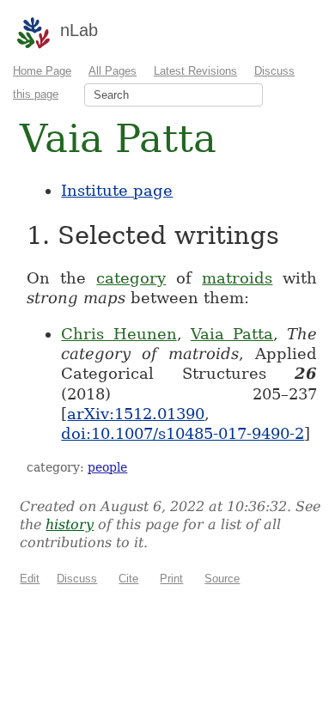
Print (171, 578)
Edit (30, 578)
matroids (237, 278)
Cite (128, 578)
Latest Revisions (195, 70)
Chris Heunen (118, 334)
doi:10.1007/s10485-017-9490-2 (182, 433)
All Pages (112, 70)
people (107, 467)
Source (222, 578)
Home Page (42, 70)
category (131, 278)
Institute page (117, 190)
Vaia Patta (232, 334)
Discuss (77, 578)
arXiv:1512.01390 (135, 414)
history (70, 524)
